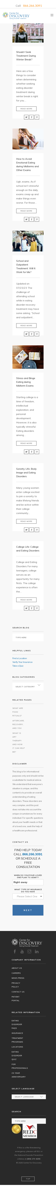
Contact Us (18, 992)
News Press (18, 978)
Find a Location (19, 658)
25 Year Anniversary (19, 1075)
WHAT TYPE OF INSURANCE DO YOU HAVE (28, 890)
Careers (16, 973)
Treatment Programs (17, 1040)
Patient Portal (16, 999)
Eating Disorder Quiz (17, 1055)
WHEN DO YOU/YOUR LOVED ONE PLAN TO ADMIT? (28, 876)
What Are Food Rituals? (17, 712)
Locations (17, 1047)
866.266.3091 (32, 5)
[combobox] (28, 896)
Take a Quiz (17, 666)
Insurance (17, 1033)
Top (28, 1179)
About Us (17, 968)
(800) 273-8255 (33, 1159)
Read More (26, 109)
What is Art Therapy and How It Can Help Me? (18, 742)
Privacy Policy (16, 985)
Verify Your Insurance (22, 662)
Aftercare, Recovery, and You (18, 724)
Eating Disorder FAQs (17, 1024)
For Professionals (19, 1066)
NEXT (28, 910)
